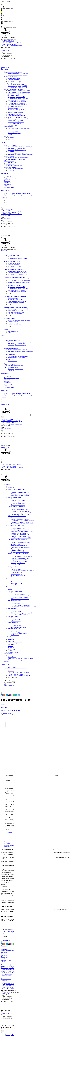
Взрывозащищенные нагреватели (17, 75)
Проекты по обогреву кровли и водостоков (17, 193)
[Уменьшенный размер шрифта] (1, 3)
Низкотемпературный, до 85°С (17, 84)
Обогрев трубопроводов (11, 145)
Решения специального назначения (14, 117)
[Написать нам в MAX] (10, 1035)
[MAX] (4, 201)
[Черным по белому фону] (1, 10)
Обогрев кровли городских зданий (18, 157)
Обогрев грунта (12, 125)
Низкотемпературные (14, 78)
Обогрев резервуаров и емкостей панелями (20, 154)
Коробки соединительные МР (16, 97)
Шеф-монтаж (11, 170)
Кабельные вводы (13, 131)
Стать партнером (9, 187)
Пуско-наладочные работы (15, 168)
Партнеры (7, 179)
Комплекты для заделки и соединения (19, 128)
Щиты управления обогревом (16, 115)
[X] (9, 695)
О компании (4, 173)
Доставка (7, 846)
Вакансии (7, 181)
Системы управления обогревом (14, 106)
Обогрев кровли (9, 156)
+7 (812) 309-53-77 (8, 41)
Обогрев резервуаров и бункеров (17, 153)
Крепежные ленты (13, 130)
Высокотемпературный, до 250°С (17, 87)
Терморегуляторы (13, 108)
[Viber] (11, 695)
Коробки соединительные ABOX (17, 104)
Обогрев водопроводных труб (16, 148)
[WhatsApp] (14, 695)
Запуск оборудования (10, 167)
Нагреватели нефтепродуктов (13, 72)
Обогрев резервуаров (10, 151)
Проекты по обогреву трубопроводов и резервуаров (19, 195)
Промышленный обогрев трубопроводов (20, 146)
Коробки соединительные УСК (17, 103)
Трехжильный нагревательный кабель (19, 93)
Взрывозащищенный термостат (17, 111)
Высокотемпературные (14, 81)
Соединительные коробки (12, 95)
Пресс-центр (8, 184)
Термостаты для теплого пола (16, 112)
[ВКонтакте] (2, 695)
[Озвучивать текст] (2, 23)
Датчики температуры (14, 114)
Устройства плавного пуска (16, 109)
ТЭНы (6, 136)
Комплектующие (9, 126)
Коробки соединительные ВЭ (16, 100)
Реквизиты (7, 182)
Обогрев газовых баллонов (16, 122)
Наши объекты (6, 190)
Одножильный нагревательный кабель (19, 90)
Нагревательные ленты (11, 76)
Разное (10, 134)
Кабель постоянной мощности (13, 89)
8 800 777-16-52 (11, 45)
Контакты (4, 198)
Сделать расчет (5, 67)
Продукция (4, 69)
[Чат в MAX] (2, 458)
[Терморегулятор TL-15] (33, 765)
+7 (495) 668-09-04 (8, 44)
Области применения (10, 845)
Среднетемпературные (14, 79)
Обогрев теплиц (12, 162)
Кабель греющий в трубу (15, 123)
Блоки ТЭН (11, 139)
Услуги (3, 142)
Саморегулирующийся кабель (13, 83)
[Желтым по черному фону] (1, 12)
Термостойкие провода (14, 133)
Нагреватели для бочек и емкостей (18, 119)
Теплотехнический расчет (15, 165)
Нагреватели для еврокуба (15, 120)
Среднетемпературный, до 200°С (17, 86)
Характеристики (9, 843)
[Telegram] (19, 695)
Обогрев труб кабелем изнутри (17, 150)
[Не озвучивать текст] (1, 25)
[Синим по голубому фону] (1, 14)
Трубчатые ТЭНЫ (13, 137)
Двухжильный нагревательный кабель (19, 92)
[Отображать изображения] (2, 17)
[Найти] (2, 417)
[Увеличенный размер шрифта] (2, 7)
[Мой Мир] (7, 695)
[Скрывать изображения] (1, 20)
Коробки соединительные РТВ (17, 101)
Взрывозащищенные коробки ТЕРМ (18, 98)
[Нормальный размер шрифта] (2, 5)
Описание (7, 842)
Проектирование (9, 164)
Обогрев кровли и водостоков (16, 159)
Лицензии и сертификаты (11, 178)
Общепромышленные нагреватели (18, 73)
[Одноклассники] (4, 695)
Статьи (6, 185)
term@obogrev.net (6, 50)
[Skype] (16, 695)
